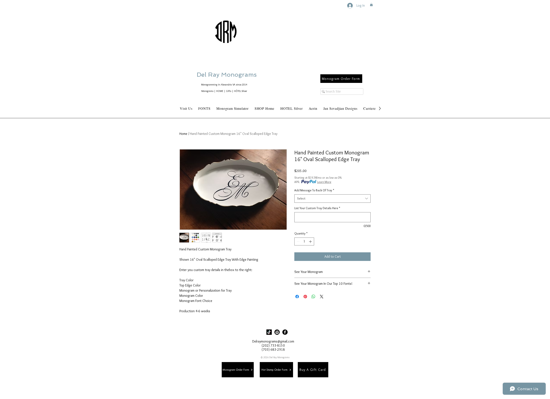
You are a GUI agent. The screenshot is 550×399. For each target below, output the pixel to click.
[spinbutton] (304, 241)
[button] (371, 4)
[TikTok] (269, 332)
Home (183, 134)
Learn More (324, 182)
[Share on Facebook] (297, 296)
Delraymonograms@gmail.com (273, 341)
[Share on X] (321, 296)
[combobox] (332, 198)
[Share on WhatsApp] (313, 296)
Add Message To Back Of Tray (314, 190)
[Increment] (310, 241)
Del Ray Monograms (240, 74)
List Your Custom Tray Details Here (317, 208)
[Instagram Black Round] (277, 332)
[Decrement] (297, 241)
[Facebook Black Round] (285, 332)
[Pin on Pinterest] (305, 296)
